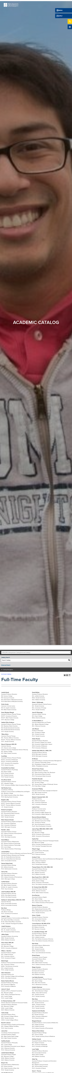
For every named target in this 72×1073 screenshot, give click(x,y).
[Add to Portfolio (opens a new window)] (65, 675)
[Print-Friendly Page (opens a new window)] (67, 675)
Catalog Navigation (8, 669)
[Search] (69, 660)
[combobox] (36, 652)
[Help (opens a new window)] (70, 675)
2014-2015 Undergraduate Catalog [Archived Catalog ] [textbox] (16, 652)
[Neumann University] (11, 6)
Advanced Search (5, 665)
